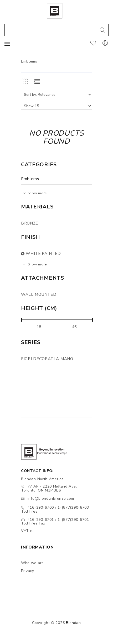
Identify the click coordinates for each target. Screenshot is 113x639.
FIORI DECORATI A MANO (47, 358)
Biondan (73, 622)
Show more (37, 193)
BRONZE (29, 223)
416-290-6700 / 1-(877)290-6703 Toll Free (55, 509)
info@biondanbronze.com (51, 498)
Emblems (30, 179)
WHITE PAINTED (43, 253)
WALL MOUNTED (38, 294)
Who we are (32, 562)
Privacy (27, 570)
